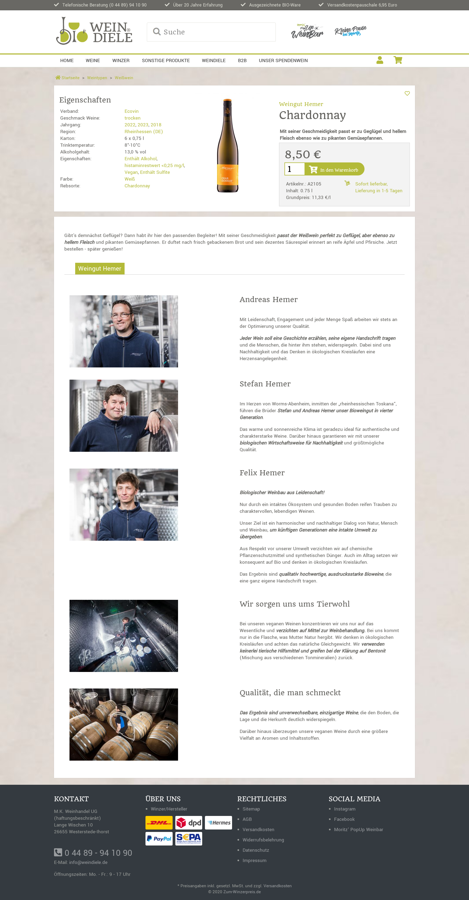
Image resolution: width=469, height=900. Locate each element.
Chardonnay (137, 185)
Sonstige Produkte (166, 60)
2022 (130, 124)
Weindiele (214, 60)
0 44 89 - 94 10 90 (97, 853)
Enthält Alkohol (141, 158)
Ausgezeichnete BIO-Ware (275, 5)
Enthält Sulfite (155, 172)
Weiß (130, 179)
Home (67, 60)
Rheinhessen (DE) (144, 131)
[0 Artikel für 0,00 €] (397, 61)
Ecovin (132, 111)
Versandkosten (278, 886)
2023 (143, 124)
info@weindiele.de (88, 862)
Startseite (70, 78)
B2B (242, 60)
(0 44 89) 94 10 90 (128, 5)
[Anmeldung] (379, 61)
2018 (156, 124)
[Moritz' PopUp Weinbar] (307, 32)
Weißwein (124, 78)
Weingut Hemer (301, 104)
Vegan (131, 172)
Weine (93, 60)
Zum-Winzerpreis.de (242, 892)
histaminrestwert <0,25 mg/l (154, 165)
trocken (133, 118)
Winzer (120, 60)
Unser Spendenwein (283, 60)
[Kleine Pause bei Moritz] (350, 32)
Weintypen (97, 78)
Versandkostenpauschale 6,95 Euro (362, 5)
